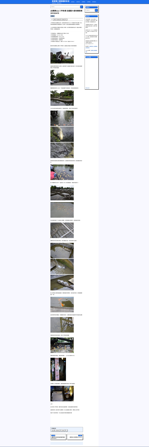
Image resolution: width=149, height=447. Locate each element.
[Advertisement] (66, 420)
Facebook (58, 19)
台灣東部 (88, 1)
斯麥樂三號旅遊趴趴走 (60, 1)
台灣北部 (72, 1)
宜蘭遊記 (52, 16)
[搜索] (81, 7)
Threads (63, 19)
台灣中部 (78, 1)
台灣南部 (83, 1)
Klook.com (87, 87)
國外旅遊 (94, 1)
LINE (54, 19)
